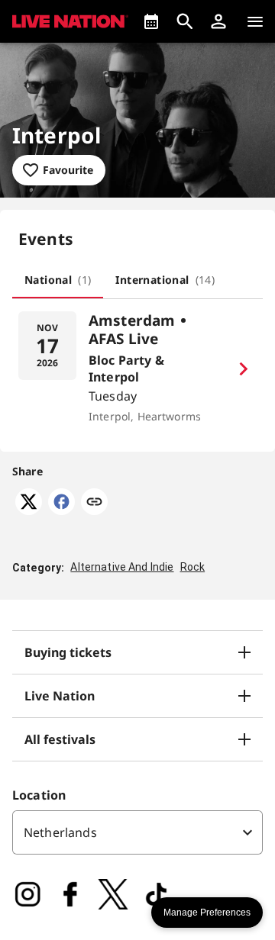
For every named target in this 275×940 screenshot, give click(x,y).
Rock (192, 567)
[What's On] (151, 21)
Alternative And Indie (121, 567)
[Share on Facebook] (61, 510)
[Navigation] (255, 21)
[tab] (57, 280)
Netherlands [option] (60, 832)
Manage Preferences (207, 912)
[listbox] (137, 832)
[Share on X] (28, 510)
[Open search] (185, 21)
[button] (218, 21)
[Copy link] (94, 502)
